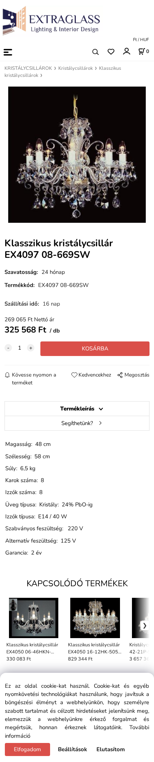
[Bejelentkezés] (126, 51)
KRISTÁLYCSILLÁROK (28, 68)
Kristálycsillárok (75, 68)
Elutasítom (110, 749)
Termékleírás (77, 408)
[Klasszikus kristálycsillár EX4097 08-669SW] (76, 155)
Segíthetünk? (77, 423)
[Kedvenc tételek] (110, 52)
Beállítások (72, 749)
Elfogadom (27, 749)
